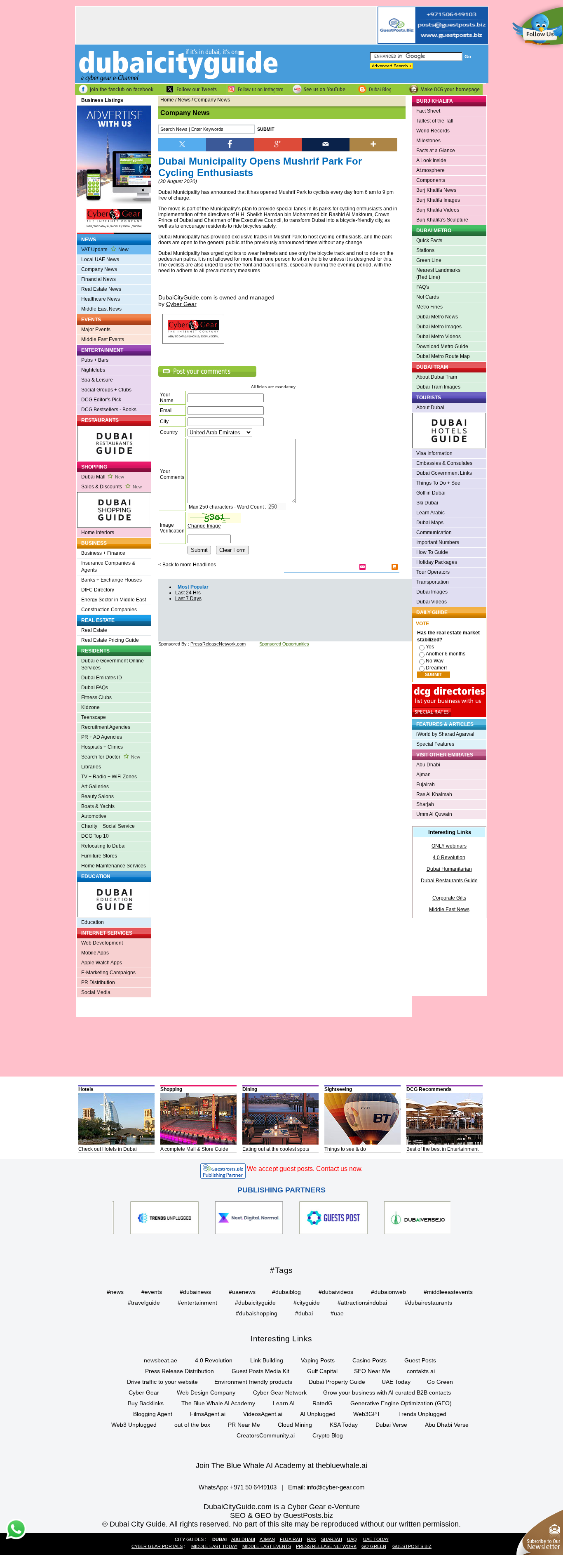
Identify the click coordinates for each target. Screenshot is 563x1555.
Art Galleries (95, 786)
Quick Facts (429, 240)
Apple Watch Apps (101, 963)
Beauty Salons (97, 796)
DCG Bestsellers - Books (108, 409)
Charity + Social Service (108, 826)
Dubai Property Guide (337, 1381)
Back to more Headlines (189, 565)
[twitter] (182, 144)
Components (430, 180)
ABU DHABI (243, 1539)
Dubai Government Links (444, 473)
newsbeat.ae (160, 1360)
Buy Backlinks (146, 1403)
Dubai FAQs (94, 687)
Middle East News (101, 309)
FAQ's (422, 287)
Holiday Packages (436, 562)
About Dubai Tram (436, 377)
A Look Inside (431, 160)
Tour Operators (433, 572)
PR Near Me (244, 1424)
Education (92, 922)
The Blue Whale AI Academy (218, 1403)
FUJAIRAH (291, 1539)
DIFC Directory (97, 590)
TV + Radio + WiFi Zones (109, 777)
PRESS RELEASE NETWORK (326, 1546)
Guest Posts (420, 1360)
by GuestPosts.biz (303, 1515)
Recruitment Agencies (105, 727)
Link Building (266, 1360)
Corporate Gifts (449, 898)
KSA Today (344, 1424)
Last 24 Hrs (188, 593)
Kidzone (90, 707)
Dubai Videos (431, 602)
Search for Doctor (110, 757)
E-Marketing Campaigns (108, 972)
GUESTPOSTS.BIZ (412, 1546)
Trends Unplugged (422, 1414)
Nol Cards (427, 297)
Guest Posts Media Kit (260, 1371)
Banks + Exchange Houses (111, 580)
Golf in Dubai (431, 493)
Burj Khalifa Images (438, 200)
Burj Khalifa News (436, 190)
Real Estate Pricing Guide (110, 640)
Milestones (428, 141)
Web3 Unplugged (134, 1424)
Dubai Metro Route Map (443, 356)
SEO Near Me (372, 1371)
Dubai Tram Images (438, 387)
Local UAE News (100, 259)
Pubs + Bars (94, 360)
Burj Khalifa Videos (437, 210)
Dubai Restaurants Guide (449, 881)
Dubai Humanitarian (449, 869)
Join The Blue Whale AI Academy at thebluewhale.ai (281, 1465)
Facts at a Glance (435, 150)
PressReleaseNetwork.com (218, 643)
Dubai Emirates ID (101, 678)
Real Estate (94, 630)
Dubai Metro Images (439, 327)
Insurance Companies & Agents (108, 566)
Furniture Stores (99, 856)
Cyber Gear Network (280, 1392)
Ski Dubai (427, 503)
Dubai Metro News (437, 317)
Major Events (95, 329)
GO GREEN (373, 1546)
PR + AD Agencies (101, 737)
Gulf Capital (322, 1371)
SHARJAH (331, 1539)
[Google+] (278, 144)
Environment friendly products (253, 1381)
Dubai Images (432, 592)
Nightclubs (93, 370)
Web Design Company (206, 1392)
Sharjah (425, 804)
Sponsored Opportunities (284, 643)
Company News (99, 269)
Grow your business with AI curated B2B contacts (387, 1392)
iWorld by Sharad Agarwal (445, 734)
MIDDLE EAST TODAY (214, 1546)
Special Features (435, 744)
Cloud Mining (295, 1424)
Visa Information (434, 453)
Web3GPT (366, 1414)
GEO (263, 1515)
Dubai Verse (391, 1424)
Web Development (102, 943)
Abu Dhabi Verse (447, 1424)
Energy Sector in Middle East (113, 600)
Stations (425, 250)
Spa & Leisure (97, 380)
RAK (311, 1539)
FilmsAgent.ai (207, 1414)
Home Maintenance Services (113, 866)
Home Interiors (97, 532)
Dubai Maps (429, 522)
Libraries (91, 767)
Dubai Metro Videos (438, 336)
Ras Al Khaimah (434, 794)
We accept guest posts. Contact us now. (305, 1168)
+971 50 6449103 (253, 1487)
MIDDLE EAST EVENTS (266, 1546)
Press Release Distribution (179, 1371)
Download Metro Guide (442, 346)
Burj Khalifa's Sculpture (442, 220)
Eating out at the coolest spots (275, 1149)
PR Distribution (98, 982)
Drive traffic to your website (162, 1381)
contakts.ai (421, 1371)
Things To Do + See (438, 483)
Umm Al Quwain (434, 814)
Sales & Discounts (111, 487)
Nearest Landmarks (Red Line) (438, 273)
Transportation (432, 582)
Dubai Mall (102, 477)
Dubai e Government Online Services (112, 664)
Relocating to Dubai (103, 846)
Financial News (98, 279)
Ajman (423, 775)
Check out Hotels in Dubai (107, 1149)
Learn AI (284, 1403)
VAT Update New (105, 249)
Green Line (428, 260)
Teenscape (93, 717)
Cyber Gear (144, 1392)
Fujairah (425, 784)
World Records (433, 131)
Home (167, 100)
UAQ (352, 1539)
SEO (238, 1515)
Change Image (204, 526)
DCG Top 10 (95, 836)
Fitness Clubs (96, 697)
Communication (434, 532)
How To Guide (432, 552)
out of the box (192, 1424)
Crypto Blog (327, 1435)
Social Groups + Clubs (106, 390)
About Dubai (430, 407)
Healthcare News (100, 299)
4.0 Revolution (449, 857)
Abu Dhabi (428, 765)
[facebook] (230, 144)
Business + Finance (103, 553)
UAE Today (396, 1381)
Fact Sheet (428, 111)
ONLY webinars (449, 846)
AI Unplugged (317, 1414)
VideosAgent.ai (262, 1414)
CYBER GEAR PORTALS (157, 1546)
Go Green (440, 1381)
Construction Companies (109, 610)
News (184, 100)
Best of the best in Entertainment (442, 1149)
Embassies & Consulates (444, 463)
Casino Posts (369, 1360)
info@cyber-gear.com (336, 1487)
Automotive (93, 816)
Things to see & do (345, 1149)
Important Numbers (437, 542)
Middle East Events (102, 339)
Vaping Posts (318, 1360)
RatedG (322, 1403)
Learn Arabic (430, 513)
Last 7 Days (188, 598)
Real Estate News (101, 289)
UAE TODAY (376, 1539)
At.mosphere (430, 170)
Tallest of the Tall (434, 121)
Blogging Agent (152, 1414)
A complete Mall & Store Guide (194, 1149)
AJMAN (267, 1539)
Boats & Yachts (98, 806)
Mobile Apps (95, 953)
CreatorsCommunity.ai (266, 1435)
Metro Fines (429, 307)
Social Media (95, 992)
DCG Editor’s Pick (101, 400)
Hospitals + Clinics (102, 747)
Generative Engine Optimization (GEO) (401, 1403)
